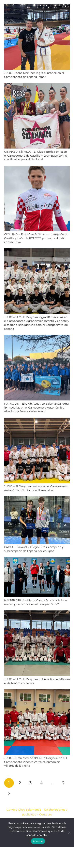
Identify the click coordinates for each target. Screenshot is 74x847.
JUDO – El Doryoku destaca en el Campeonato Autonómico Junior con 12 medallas (36, 488)
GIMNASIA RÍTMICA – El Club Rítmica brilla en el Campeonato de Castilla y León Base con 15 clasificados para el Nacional (35, 155)
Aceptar (38, 841)
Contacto (45, 814)
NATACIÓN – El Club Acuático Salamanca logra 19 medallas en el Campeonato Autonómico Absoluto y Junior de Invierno (36, 407)
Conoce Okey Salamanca (24, 809)
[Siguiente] (9, 793)
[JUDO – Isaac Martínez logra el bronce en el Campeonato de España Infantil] (37, 6)
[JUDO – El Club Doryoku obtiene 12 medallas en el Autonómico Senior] (37, 613)
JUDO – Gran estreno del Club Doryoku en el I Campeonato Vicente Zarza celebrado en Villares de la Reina (35, 761)
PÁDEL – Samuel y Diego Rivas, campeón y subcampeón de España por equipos (34, 549)
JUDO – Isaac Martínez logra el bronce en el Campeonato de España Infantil (34, 75)
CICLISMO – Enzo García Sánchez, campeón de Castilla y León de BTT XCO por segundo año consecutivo (36, 238)
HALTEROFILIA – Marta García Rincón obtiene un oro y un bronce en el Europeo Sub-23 (35, 602)
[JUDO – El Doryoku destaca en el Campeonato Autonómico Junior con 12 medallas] (37, 420)
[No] (69, 833)
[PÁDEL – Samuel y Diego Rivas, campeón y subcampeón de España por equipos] (37, 499)
